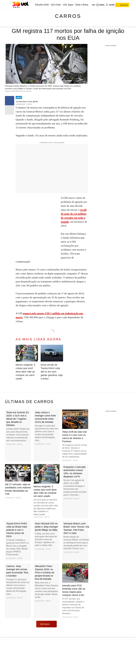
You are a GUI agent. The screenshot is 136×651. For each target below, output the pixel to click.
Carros (68, 16)
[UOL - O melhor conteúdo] (20, 5)
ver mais (44, 624)
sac (93, 5)
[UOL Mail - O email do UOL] (100, 5)
